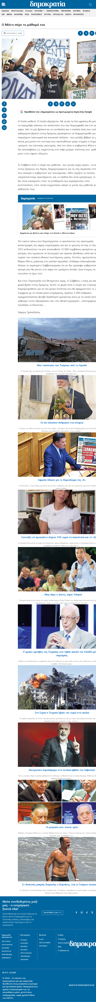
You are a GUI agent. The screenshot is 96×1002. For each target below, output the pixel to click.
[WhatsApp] (4, 121)
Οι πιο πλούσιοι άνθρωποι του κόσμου (61, 423)
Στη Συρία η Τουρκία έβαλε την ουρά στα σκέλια (62, 713)
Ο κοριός (61, 939)
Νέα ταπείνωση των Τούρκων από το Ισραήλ (62, 365)
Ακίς (59, 947)
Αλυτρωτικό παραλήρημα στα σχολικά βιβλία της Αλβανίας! (62, 770)
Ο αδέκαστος (63, 951)
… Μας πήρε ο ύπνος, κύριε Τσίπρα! (62, 595)
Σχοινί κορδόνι (64, 943)
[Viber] (91, 33)
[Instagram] (82, 913)
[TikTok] (87, 913)
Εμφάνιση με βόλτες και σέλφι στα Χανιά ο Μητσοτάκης (47, 233)
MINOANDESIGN (86, 985)
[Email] (4, 127)
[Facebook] (80, 33)
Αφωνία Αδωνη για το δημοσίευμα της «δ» (62, 480)
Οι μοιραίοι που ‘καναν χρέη (62, 827)
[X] (86, 33)
